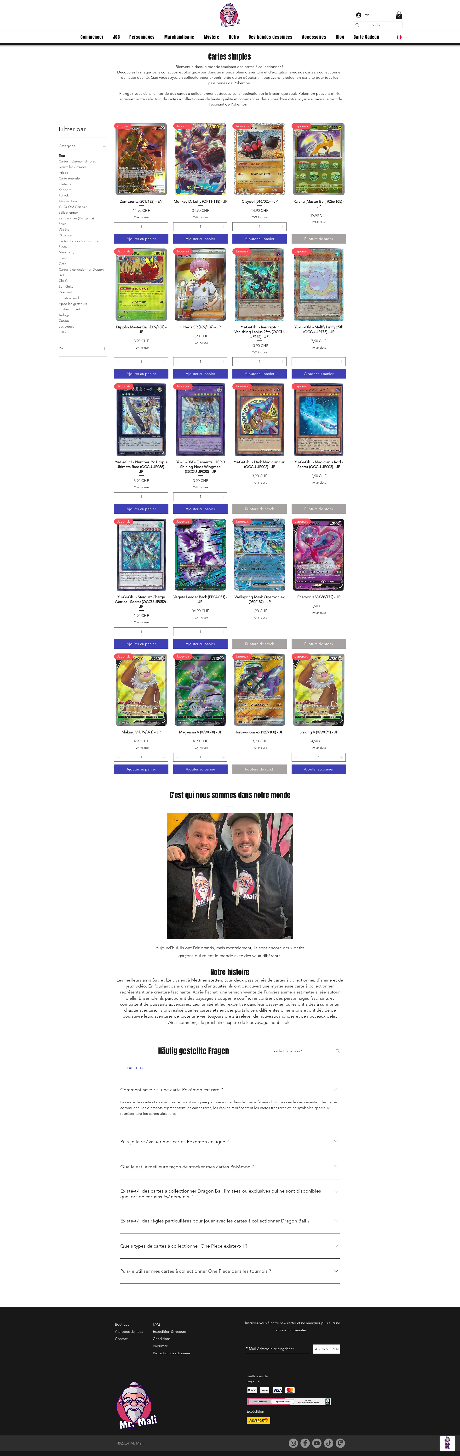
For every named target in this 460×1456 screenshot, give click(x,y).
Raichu (64, 224)
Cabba (64, 320)
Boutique (122, 1324)
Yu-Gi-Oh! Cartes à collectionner (73, 210)
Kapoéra (65, 190)
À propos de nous (129, 1331)
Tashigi (64, 315)
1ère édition (68, 201)
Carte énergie (69, 178)
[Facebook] (305, 1443)
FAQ (156, 1324)
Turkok (64, 195)
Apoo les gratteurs (73, 303)
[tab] (135, 1068)
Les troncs (66, 326)
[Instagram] (293, 1443)
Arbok (63, 172)
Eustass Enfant (69, 309)
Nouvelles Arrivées (72, 167)
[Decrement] (118, 227)
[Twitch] (340, 1443)
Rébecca (65, 235)
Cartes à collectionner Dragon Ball (81, 272)
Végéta (64, 229)
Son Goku (66, 286)
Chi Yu (63, 281)
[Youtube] (317, 1443)
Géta (62, 264)
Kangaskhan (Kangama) (76, 218)
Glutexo (65, 184)
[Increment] (164, 227)
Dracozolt (66, 292)
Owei (63, 258)
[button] (399, 15)
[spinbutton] (141, 227)
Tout (62, 155)
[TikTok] (328, 1443)
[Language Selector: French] (402, 37)
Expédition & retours (169, 1331)
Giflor (63, 332)
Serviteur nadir (70, 298)
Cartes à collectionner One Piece (79, 244)
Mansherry (66, 252)
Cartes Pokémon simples (77, 161)
